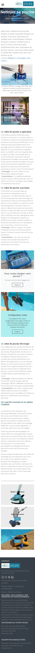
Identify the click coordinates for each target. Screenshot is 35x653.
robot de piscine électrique (16, 343)
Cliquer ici (18, 331)
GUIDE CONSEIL (21, 16)
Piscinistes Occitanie (8, 631)
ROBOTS (26, 18)
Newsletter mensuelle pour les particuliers (16, 643)
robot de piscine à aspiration (17, 132)
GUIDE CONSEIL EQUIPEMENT (14, 18)
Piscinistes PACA (7, 633)
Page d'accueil (12, 16)
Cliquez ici (17, 285)
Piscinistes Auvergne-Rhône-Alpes (13, 626)
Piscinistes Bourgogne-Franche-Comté (14, 628)
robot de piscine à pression (16, 188)
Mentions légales (7, 586)
